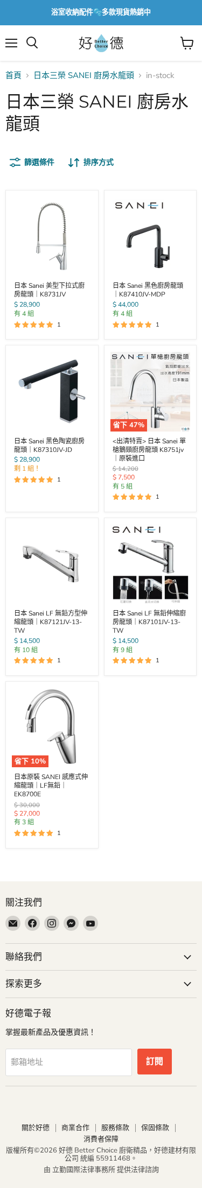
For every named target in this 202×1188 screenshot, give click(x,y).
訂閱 (154, 1061)
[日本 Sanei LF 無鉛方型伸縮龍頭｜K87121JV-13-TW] (52, 564)
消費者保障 (101, 1139)
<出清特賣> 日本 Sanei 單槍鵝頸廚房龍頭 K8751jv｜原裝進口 (149, 450)
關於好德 (36, 1128)
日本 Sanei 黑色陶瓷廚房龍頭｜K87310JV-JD (49, 445)
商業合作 (75, 1128)
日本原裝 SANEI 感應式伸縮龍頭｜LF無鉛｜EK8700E (51, 785)
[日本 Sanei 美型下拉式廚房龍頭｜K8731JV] (52, 236)
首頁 (13, 75)
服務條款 (115, 1128)
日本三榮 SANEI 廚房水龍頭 (83, 75)
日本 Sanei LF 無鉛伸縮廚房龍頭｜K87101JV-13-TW (149, 622)
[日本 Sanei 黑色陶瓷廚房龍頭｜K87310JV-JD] (52, 392)
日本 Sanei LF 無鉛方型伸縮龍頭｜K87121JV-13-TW (50, 622)
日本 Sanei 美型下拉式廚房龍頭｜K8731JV (49, 290)
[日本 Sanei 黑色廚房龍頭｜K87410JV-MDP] (150, 236)
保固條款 (155, 1128)
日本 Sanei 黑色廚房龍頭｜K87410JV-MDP (148, 290)
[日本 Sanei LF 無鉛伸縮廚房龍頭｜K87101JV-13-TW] (150, 564)
